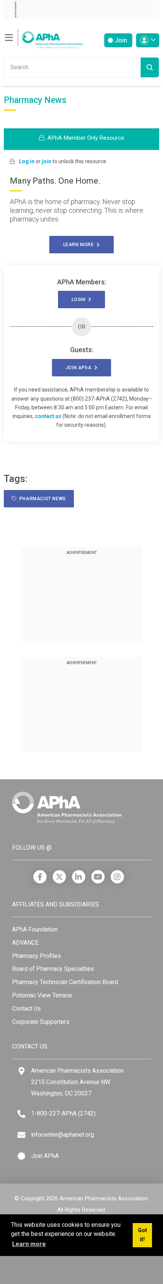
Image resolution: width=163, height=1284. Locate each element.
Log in (26, 161)
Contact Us (26, 1008)
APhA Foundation (35, 929)
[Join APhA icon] (21, 1156)
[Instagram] (117, 876)
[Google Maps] (22, 1071)
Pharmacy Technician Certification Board (65, 982)
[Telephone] (21, 1113)
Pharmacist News (41, 498)
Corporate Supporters (40, 1021)
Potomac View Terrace (42, 995)
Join (120, 40)
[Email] (21, 1135)
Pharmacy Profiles (36, 955)
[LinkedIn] (78, 876)
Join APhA (45, 1155)
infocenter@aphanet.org (62, 1134)
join (46, 161)
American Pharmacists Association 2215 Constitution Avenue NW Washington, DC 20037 (77, 1082)
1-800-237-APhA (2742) (63, 1113)
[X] (59, 876)
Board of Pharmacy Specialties (53, 968)
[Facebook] (40, 876)
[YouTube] (98, 876)
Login (80, 299)
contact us (48, 416)
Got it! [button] (142, 1235)
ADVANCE (25, 942)
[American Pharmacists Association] (43, 37)
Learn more (80, 244)
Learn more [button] (29, 1244)
